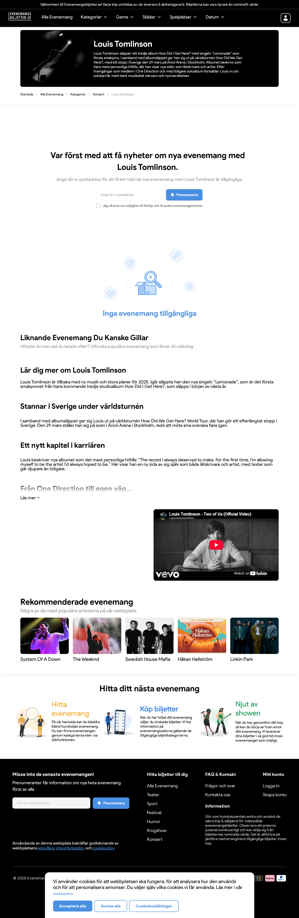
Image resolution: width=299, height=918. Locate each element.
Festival (154, 812)
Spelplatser (180, 17)
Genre (122, 17)
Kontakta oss (217, 794)
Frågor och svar (220, 786)
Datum (212, 17)
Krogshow (157, 830)
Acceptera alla (72, 906)
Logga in (271, 786)
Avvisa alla (111, 906)
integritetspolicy (70, 848)
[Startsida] (23, 17)
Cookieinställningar (217, 848)
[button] (94, 17)
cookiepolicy (103, 848)
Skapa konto (275, 794)
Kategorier (91, 17)
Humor (153, 821)
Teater (153, 794)
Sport (152, 803)
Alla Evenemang (57, 17)
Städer (149, 17)
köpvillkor (46, 848)
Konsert (154, 839)
